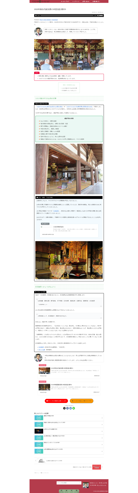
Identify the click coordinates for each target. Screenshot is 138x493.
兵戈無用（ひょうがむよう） (69, 90)
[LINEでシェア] (73, 408)
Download (55, 19)
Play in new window (45, 19)
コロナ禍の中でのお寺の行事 (69, 88)
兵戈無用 (41, 347)
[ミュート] (98, 15)
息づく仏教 (42, 349)
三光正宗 (56, 211)
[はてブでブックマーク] (70, 408)
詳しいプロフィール (101, 485)
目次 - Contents (67, 85)
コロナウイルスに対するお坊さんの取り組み (50, 106)
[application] (69, 15)
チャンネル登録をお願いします (57, 401)
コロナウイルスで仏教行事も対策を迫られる (79, 106)
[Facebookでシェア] (67, 408)
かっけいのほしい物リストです (82, 401)
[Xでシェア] (64, 408)
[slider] (101, 15)
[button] (80, 483)
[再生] (36, 15)
